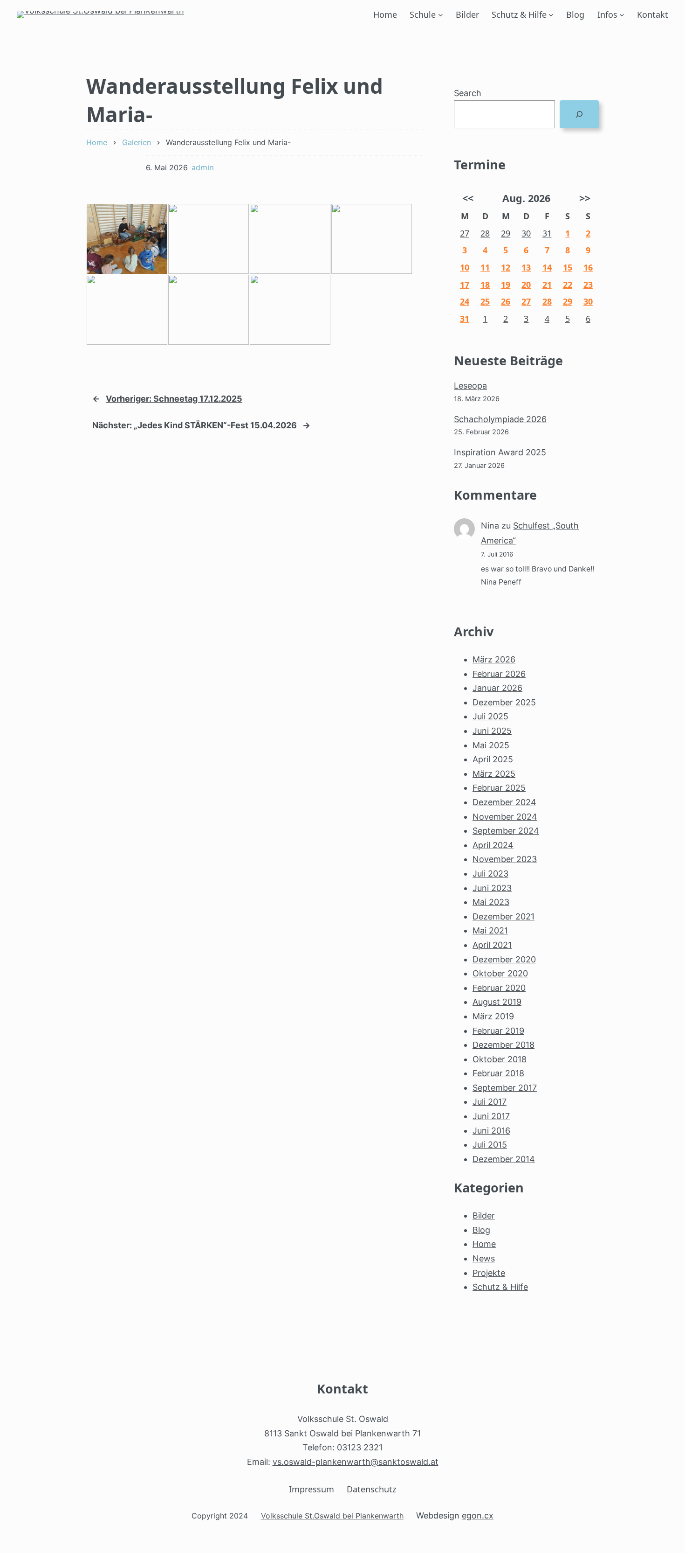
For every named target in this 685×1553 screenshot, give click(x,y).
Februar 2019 (498, 1031)
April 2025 (493, 759)
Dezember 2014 (504, 1159)
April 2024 (493, 845)
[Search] (579, 114)
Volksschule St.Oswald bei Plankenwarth (332, 1515)
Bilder (484, 1215)
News (484, 1258)
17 (464, 284)
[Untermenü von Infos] (621, 14)
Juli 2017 (490, 1102)
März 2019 (493, 1016)
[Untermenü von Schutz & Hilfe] (551, 14)
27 (464, 233)
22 (567, 284)
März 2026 (494, 659)
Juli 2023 (490, 873)
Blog (481, 1230)
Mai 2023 (491, 902)
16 (588, 267)
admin (203, 167)
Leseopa (470, 385)
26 (505, 301)
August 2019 (497, 1002)
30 (526, 233)
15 (567, 267)
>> (584, 198)
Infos (607, 14)
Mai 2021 (490, 930)
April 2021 (492, 945)
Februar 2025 (499, 788)
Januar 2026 (497, 688)
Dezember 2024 (504, 802)
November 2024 (505, 817)
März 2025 (494, 774)
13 (526, 267)
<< (467, 198)
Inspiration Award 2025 (500, 452)
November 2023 (505, 859)
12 (505, 267)
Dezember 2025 (504, 702)
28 (485, 233)
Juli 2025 (490, 716)
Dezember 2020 (504, 959)
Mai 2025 (491, 745)
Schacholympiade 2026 (500, 419)
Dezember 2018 (503, 1045)
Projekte (489, 1273)
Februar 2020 (499, 988)
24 (464, 301)
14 (547, 267)
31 (547, 233)
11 (485, 267)
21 (547, 284)
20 (526, 284)
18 (485, 284)
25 (485, 301)
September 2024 (506, 831)
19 (505, 284)
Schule (423, 14)
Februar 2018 (498, 1073)
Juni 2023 (492, 888)
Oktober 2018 (500, 1059)
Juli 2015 (490, 1144)
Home (484, 1244)
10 (464, 267)
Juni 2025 (492, 731)
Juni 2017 (491, 1116)
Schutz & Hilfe (519, 14)
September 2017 (505, 1088)
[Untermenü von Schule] (440, 14)
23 (588, 284)
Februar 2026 (499, 674)
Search (467, 93)
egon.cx (477, 1515)
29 (505, 233)
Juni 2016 (491, 1130)
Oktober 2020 (500, 973)
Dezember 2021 (503, 916)
